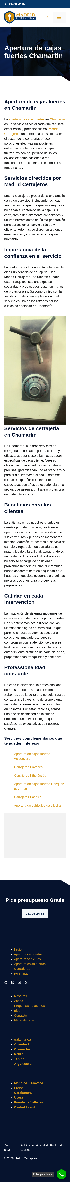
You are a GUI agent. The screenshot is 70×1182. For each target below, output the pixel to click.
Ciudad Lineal (24, 1107)
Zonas (18, 1001)
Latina (19, 1088)
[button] (47, 17)
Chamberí (21, 1044)
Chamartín (57, 119)
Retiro (18, 1054)
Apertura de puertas (28, 954)
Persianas (21, 973)
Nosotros (20, 996)
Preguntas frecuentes (29, 1006)
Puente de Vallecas (28, 1102)
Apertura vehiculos (27, 959)
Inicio (18, 949)
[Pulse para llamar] (61, 1174)
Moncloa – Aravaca (28, 1083)
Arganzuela (22, 1064)
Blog (17, 1010)
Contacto (20, 1015)
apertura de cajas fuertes (27, 119)
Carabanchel (23, 1093)
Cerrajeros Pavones (28, 767)
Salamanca (22, 1039)
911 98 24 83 (17, 3)
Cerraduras (22, 969)
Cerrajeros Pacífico (27, 797)
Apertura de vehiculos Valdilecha (37, 805)
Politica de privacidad (34, 1145)
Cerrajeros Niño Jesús (30, 775)
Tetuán (19, 1059)
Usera (18, 1097)
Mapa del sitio (24, 1020)
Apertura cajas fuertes (30, 964)
